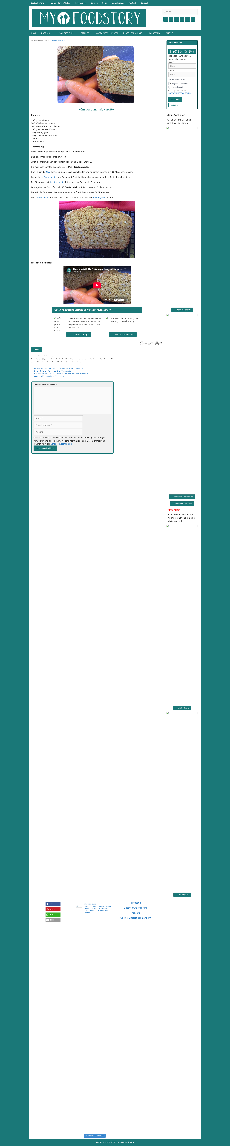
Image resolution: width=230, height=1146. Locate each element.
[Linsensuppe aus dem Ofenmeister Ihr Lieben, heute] (107, 1024)
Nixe (48, 172)
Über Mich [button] (46, 33)
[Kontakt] (187, 19)
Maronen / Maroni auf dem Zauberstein (49, 376)
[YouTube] (182, 19)
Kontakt (169, 33)
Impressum (154, 33)
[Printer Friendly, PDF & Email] (151, 343)
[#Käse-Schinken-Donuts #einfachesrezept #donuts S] (82, 962)
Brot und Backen (48, 368)
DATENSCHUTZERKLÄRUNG (179, 93)
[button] (53, 904)
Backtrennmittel (57, 182)
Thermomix (66, 371)
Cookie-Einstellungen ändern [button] (135, 917)
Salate (105, 3)
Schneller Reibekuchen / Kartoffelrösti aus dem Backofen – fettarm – (61, 373)
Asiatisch (132, 3)
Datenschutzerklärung (61, 444)
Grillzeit (94, 3)
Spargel (144, 3)
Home (33, 33)
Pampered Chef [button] (66, 33)
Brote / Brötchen (38, 3)
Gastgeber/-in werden (107, 33)
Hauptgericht (80, 3)
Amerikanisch (118, 3)
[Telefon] (193, 19)
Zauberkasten (50, 177)
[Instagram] (171, 19)
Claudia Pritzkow (58, 41)
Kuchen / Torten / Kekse (60, 3)
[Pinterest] (176, 19)
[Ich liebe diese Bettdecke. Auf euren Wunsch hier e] (94, 931)
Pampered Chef (61, 368)
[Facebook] (165, 19)
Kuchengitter (99, 197)
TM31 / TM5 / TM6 (76, 368)
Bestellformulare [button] (132, 33)
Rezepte (37, 368)
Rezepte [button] (85, 33)
